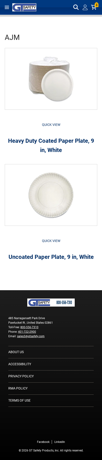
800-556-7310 (29, 327)
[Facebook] (44, 432)
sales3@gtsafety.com (31, 336)
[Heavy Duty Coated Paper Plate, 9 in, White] (51, 81)
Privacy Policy (21, 376)
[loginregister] (85, 7)
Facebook (43, 442)
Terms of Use (19, 400)
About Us (16, 352)
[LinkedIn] (58, 432)
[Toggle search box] (76, 7)
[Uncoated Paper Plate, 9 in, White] (51, 197)
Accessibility (19, 364)
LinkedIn (59, 442)
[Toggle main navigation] (7, 7)
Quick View (51, 125)
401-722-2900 (27, 331)
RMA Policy (18, 388)
